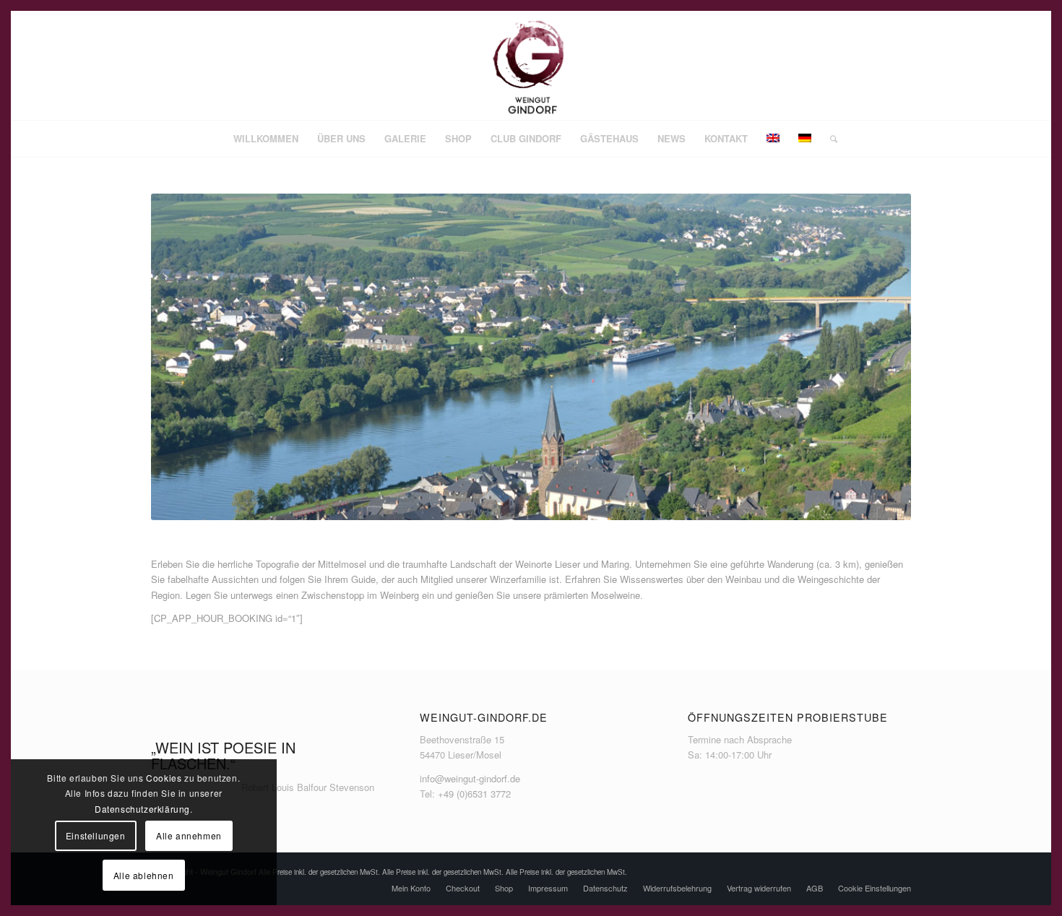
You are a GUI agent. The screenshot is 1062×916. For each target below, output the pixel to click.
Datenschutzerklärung (142, 809)
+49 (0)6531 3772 (474, 793)
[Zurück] (183, 357)
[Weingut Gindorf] (531, 66)
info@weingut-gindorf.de (470, 778)
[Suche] (829, 139)
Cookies (163, 778)
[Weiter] (878, 357)
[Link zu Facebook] (857, 66)
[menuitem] (266, 139)
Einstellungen (96, 835)
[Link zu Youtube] (900, 66)
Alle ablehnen (143, 875)
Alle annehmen (189, 835)
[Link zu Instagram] (878, 66)
